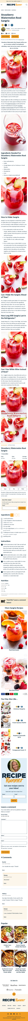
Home (2, 10)
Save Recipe (22, 508)
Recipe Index (8, 10)
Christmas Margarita (19, 709)
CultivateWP (14, 1019)
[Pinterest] (11, 1013)
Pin (3, 33)
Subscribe (14, 800)
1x (12, 515)
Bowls (14, 1005)
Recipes (4, 1005)
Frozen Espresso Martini (19, 722)
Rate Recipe (15, 36)
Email (14, 33)
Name (4, 794)
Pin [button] (14, 489)
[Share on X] (7, 694)
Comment (3, 819)
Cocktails (13, 10)
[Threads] (16, 1013)
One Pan (9, 1005)
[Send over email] (16, 694)
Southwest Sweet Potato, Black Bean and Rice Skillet (20, 970)
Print (23, 489)
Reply (3, 870)
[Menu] (1, 4)
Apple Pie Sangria (11, 103)
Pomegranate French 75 (19, 750)
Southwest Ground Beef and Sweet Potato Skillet (7, 970)
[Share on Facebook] (3, 694)
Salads (19, 1005)
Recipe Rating (4, 814)
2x (15, 515)
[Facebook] (14, 1013)
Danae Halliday (5, 453)
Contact (18, 1008)
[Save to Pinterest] (12, 694)
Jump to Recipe (5, 36)
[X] (19, 1013)
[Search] (26, 4)
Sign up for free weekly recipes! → (14, 1)
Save (5, 489)
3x (17, 515)
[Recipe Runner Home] (14, 5)
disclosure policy (21, 39)
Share (8, 33)
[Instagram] (8, 1013)
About (24, 1005)
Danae (8, 28)
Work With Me (11, 1008)
